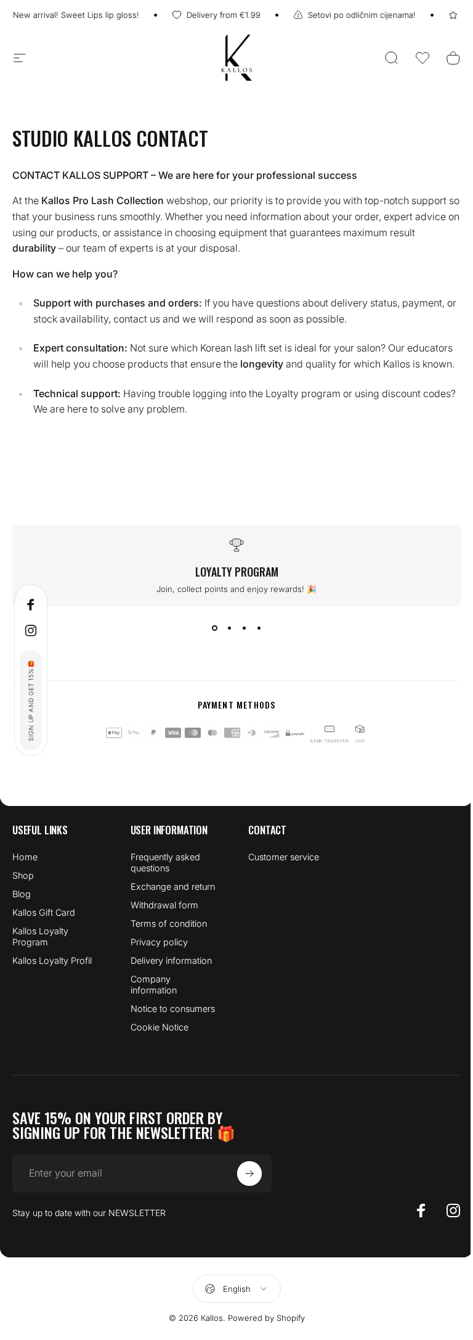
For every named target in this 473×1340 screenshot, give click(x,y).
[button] (422, 58)
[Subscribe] (249, 1173)
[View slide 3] (243, 628)
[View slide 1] (214, 628)
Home (25, 857)
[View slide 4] (258, 628)
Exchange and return (173, 886)
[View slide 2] (229, 628)
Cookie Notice (159, 1027)
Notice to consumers (173, 1008)
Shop (23, 875)
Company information (154, 984)
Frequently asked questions (165, 862)
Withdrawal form (164, 905)
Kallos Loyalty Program (40, 936)
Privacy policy (159, 942)
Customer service (283, 857)
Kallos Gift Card (43, 912)
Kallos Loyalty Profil (52, 960)
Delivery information (171, 960)
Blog (21, 894)
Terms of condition (169, 923)
